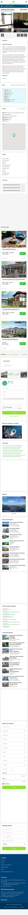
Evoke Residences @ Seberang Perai (9, 619)
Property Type (4, 75)
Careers (2, 862)
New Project (18, 262)
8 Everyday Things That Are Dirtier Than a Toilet (11, 453)
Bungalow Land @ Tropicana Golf (17, 540)
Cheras (6, 46)
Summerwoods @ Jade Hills (16, 534)
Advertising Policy (4, 867)
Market (4, 171)
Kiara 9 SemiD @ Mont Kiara (9, 249)
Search (14, 787)
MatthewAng (5, 258)
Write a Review (24, 354)
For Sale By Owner (17, 497)
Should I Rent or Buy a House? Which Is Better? (11, 448)
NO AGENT (23, 497)
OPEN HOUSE (23, 262)
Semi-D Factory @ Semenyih (16, 682)
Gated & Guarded (6, 166)
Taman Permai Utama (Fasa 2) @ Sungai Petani (13, 279)
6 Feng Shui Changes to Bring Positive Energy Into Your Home (14, 455)
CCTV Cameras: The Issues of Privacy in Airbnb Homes (13, 450)
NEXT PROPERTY (17, 374)
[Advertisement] (14, 210)
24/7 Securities (6, 158)
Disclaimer (21, 907)
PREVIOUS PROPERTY (11, 374)
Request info (14, 412)
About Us (3, 860)
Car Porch (5, 161)
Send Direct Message (14, 416)
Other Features (6, 783)
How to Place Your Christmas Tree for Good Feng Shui (12, 445)
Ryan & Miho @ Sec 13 (7, 609)
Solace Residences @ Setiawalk (16, 522)
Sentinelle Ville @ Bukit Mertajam (10, 339)
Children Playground (6, 165)
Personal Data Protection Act (7, 871)
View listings (10, 382)
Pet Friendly (5, 174)
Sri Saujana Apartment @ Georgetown (18, 565)
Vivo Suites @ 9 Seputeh (15, 528)
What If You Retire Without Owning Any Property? (12, 456)
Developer (5, 288)
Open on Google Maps (21, 108)
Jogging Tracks (6, 168)
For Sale (19, 232)
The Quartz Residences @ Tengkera (17, 553)
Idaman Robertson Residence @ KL (17, 642)
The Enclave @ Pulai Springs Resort (10, 309)
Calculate (14, 848)
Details (22, 253)
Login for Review (7, 365)
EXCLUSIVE (23, 232)
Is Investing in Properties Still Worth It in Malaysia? (12, 447)
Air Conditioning (6, 160)
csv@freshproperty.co (7, 886)
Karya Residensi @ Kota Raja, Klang (17, 559)
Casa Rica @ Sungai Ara (15, 546)
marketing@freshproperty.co (9, 896)
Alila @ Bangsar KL (6, 626)
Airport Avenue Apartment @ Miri (16, 656)
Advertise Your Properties (6, 864)
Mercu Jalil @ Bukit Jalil (15, 662)
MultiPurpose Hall (6, 173)
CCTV (4, 163)
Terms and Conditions (13, 907)
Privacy (5, 907)
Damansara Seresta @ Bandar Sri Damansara (11, 612)
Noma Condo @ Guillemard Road (17, 676)
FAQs (2, 869)
